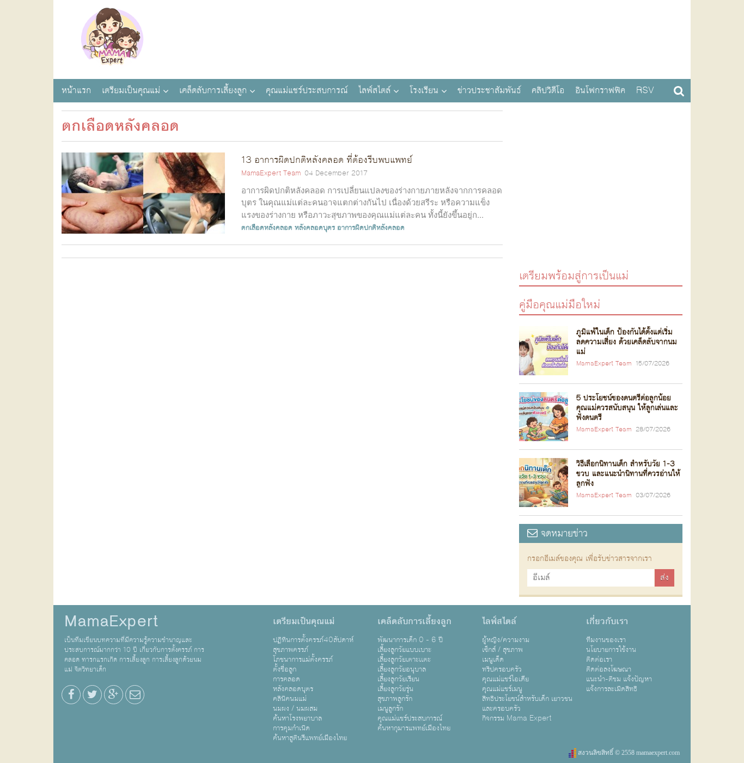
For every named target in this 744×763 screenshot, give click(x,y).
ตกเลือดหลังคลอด (266, 228)
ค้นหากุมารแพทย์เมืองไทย (413, 728)
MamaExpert (112, 38)
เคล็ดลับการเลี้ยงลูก (213, 90)
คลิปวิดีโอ (548, 90)
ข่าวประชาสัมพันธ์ (489, 90)
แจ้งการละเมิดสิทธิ (611, 689)
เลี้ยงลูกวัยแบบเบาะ (404, 650)
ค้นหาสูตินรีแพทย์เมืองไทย (310, 738)
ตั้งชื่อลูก (284, 669)
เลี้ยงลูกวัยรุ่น (395, 689)
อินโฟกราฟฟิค (600, 90)
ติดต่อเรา (599, 659)
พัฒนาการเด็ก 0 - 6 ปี (410, 640)
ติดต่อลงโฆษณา (608, 669)
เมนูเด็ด (493, 659)
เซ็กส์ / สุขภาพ (502, 650)
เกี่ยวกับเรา (607, 621)
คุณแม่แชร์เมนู (502, 689)
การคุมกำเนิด (291, 728)
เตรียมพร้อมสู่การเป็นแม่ (574, 275)
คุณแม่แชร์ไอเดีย (505, 679)
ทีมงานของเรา (606, 640)
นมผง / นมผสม (295, 708)
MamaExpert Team (271, 173)
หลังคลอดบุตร (315, 228)
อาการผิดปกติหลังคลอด (371, 228)
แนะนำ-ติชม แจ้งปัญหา (619, 679)
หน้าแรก (76, 90)
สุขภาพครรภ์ (290, 650)
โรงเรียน (424, 90)
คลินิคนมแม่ (290, 699)
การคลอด (286, 679)
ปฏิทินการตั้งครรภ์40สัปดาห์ (313, 640)
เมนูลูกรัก (390, 708)
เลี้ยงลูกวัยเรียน (398, 679)
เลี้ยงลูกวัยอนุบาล (401, 669)
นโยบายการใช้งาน (611, 650)
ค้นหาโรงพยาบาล (297, 718)
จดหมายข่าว (563, 533)
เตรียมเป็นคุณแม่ (131, 90)
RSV (645, 90)
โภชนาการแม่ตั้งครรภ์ (303, 659)
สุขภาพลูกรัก (394, 699)
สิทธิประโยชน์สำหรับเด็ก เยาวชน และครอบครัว (527, 703)
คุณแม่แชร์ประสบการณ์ (306, 90)
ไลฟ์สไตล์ (374, 90)
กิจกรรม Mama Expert (517, 718)
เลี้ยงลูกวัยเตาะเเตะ (404, 659)
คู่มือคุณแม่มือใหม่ (559, 304)
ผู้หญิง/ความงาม (505, 640)
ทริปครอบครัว (502, 669)
